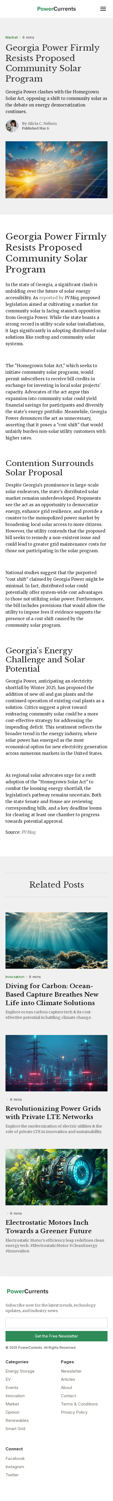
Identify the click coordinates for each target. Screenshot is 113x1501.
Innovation (14, 976)
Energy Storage (20, 1371)
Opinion (12, 1412)
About (66, 1387)
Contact (68, 1395)
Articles (68, 1379)
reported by (51, 297)
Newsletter (71, 1371)
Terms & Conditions (79, 1404)
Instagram (14, 1466)
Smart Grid (15, 1428)
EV (8, 1379)
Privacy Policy (74, 1412)
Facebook (15, 1458)
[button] (103, 8)
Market (11, 37)
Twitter (12, 1474)
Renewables (17, 1420)
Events (11, 1387)
